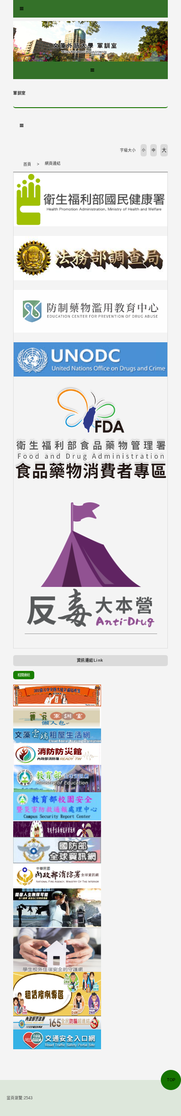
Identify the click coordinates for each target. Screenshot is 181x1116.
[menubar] (21, 9)
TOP (171, 1080)
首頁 (27, 164)
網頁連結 (53, 163)
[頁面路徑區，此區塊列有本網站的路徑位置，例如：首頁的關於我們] (15, 164)
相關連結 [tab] (24, 675)
